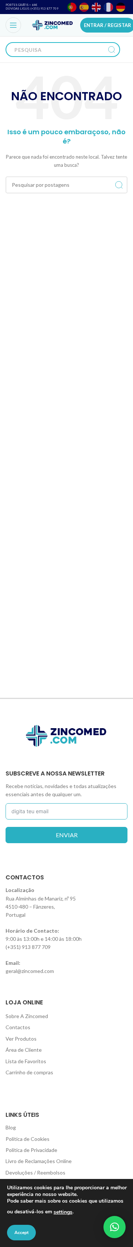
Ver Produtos (21, 1038)
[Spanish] (84, 7)
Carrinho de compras (29, 1072)
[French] (109, 7)
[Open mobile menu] (13, 25)
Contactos (18, 1027)
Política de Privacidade (31, 1150)
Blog (11, 1127)
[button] (114, 1227)
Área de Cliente (24, 1050)
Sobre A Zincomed (27, 1016)
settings (63, 1212)
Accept (21, 1233)
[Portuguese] (72, 7)
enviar (67, 834)
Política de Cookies (28, 1139)
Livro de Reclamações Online (39, 1161)
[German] (121, 7)
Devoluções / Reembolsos (35, 1172)
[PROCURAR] (111, 49)
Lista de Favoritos (26, 1061)
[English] (97, 7)
